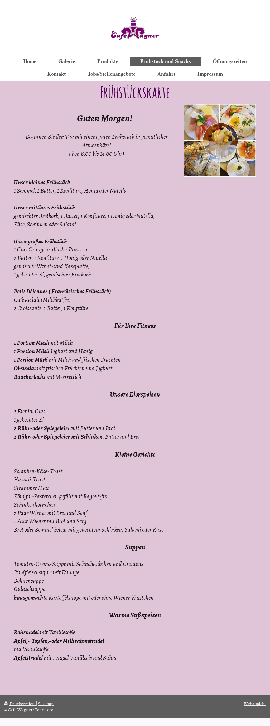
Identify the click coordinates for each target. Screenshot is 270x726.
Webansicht (255, 703)
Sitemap (46, 703)
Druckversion (22, 703)
